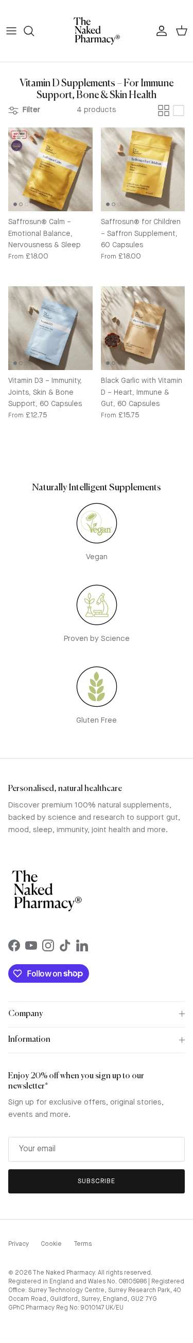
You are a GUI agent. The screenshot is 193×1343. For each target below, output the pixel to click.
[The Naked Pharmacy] (96, 31)
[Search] (34, 31)
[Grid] (163, 110)
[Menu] (11, 31)
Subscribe (96, 1181)
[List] (178, 110)
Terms (83, 1244)
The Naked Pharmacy (63, 1273)
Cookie (51, 1244)
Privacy (18, 1244)
